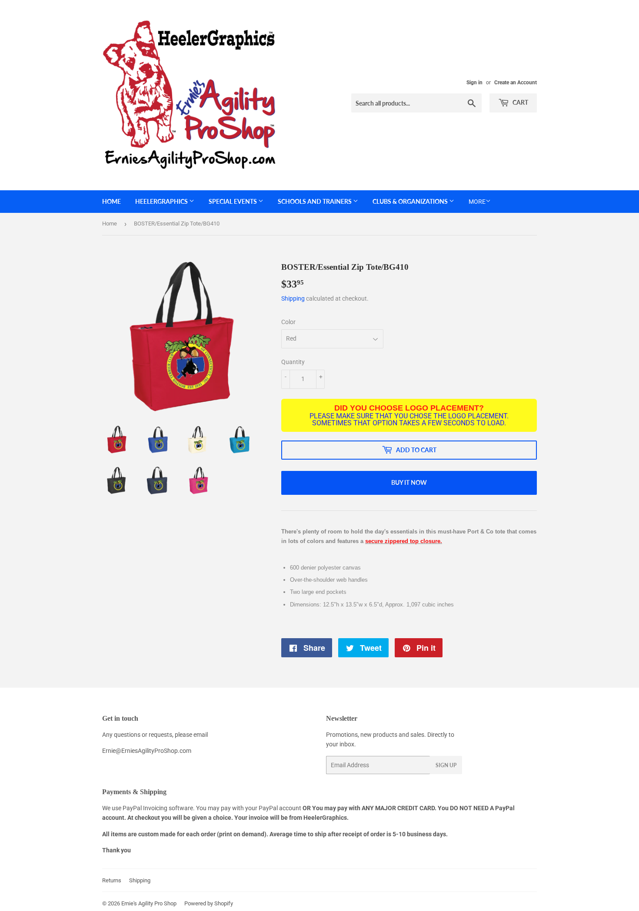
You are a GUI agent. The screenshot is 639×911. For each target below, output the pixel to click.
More (477, 201)
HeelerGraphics (162, 201)
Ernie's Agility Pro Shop (148, 903)
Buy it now (409, 482)
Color (288, 321)
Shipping (293, 298)
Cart (519, 102)
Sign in (474, 83)
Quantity (293, 361)
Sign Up (446, 765)
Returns (111, 880)
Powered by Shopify (208, 903)
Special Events (233, 201)
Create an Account (515, 83)
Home (111, 201)
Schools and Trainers (315, 201)
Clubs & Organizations (411, 201)
